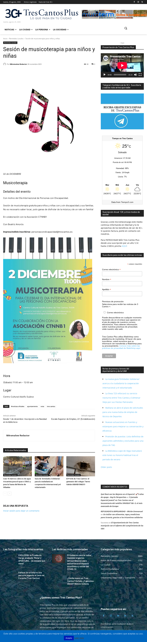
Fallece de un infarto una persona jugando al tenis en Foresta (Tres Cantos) (31, 575)
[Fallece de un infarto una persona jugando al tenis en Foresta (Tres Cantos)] (9, 575)
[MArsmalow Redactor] (5, 64)
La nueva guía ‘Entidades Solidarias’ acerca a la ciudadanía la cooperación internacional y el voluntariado (121, 383)
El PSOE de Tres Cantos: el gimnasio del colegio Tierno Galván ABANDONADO (78, 482)
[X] (142, 2)
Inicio (5, 38)
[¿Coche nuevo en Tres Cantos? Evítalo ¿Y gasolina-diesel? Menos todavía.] (58, 581)
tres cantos (51, 406)
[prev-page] (5, 493)
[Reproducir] (104, 74)
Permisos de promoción (113, 301)
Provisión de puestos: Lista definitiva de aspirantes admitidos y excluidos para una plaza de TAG (122, 440)
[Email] (26, 71)
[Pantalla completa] (140, 74)
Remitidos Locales (16, 38)
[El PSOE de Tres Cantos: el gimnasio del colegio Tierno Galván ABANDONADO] (80, 466)
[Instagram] (138, 2)
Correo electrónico (111, 269)
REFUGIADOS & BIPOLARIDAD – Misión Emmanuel (122, 511)
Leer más (79, 638)
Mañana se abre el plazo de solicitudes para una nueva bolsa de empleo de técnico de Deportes (122, 412)
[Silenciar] (135, 74)
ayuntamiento (32, 406)
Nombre (106, 279)
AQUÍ (124, 246)
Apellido (106, 289)
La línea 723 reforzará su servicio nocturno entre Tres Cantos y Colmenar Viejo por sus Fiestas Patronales (121, 397)
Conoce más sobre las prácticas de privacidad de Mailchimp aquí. (121, 347)
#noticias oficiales (17, 406)
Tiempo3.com (127, 202)
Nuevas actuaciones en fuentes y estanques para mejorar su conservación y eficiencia (122, 426)
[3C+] (41, 14)
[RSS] (125, 616)
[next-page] (9, 493)
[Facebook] (134, 2)
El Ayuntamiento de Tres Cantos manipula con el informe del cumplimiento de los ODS (122, 525)
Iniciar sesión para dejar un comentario (21, 510)
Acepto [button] (69, 638)
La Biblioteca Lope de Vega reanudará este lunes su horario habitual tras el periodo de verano (122, 455)
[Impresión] (32, 71)
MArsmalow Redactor (18, 64)
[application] (122, 65)
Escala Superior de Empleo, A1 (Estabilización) (73, 419)
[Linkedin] (19, 71)
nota (42, 406)
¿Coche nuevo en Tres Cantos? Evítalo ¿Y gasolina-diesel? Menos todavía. (80, 581)
